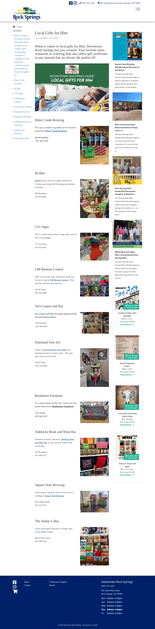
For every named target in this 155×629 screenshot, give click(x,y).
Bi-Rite (18, 88)
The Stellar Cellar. (45, 532)
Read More (126, 324)
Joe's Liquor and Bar (23, 107)
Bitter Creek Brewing (56, 131)
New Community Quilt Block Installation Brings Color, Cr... (126, 127)
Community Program (58, 582)
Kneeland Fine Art (22, 112)
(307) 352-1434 (88, 3)
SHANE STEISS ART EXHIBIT (127, 314)
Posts (19, 27)
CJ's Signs (19, 93)
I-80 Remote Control (59, 280)
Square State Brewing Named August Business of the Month (127, 67)
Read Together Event (127, 364)
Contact (27, 585)
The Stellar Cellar (22, 138)
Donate (52, 585)
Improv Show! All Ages (127, 465)
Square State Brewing (54, 496)
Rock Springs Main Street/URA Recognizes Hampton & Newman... (125, 191)
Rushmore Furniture (23, 117)
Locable (94, 625)
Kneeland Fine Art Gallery (55, 350)
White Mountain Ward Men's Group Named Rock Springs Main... (126, 255)
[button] (137, 9)
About (26, 582)
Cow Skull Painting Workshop (127, 415)
